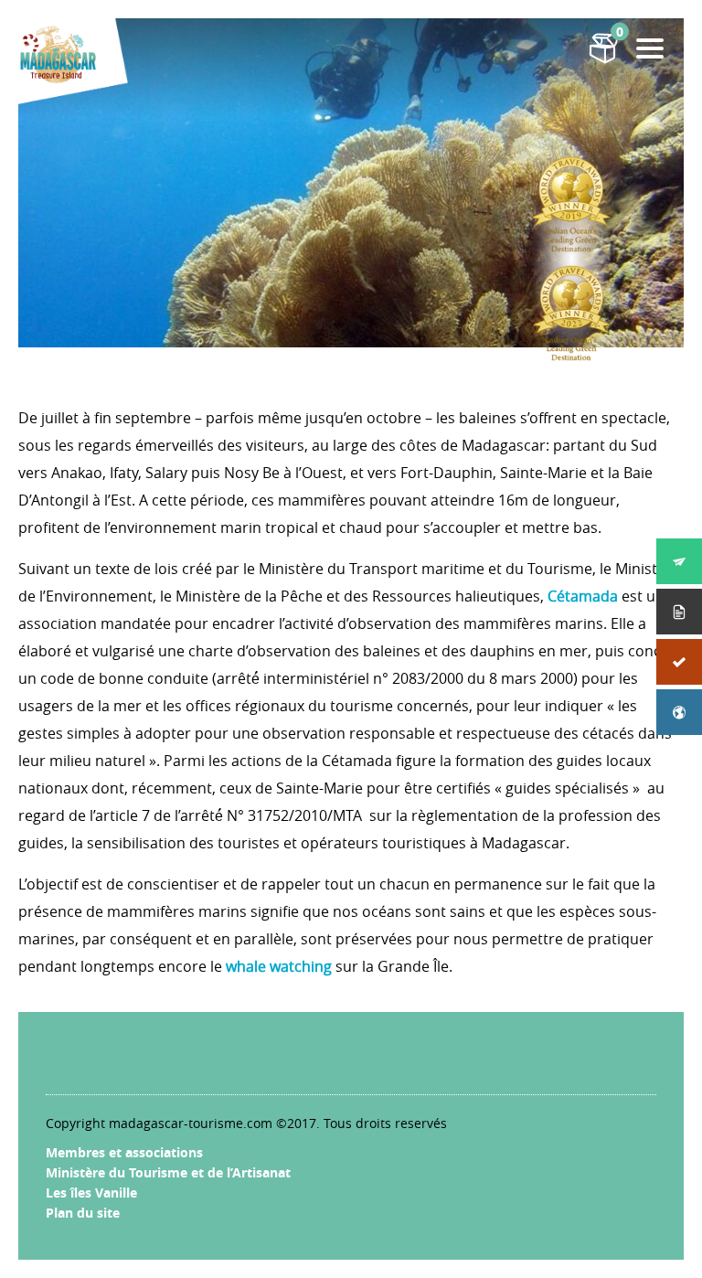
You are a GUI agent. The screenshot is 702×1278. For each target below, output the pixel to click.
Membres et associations (124, 1152)
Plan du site (83, 1212)
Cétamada (583, 596)
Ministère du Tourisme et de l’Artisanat (168, 1172)
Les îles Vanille (91, 1192)
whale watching (279, 966)
